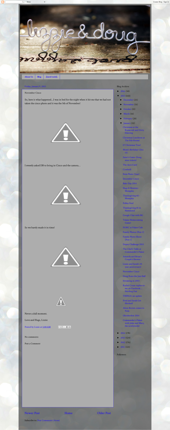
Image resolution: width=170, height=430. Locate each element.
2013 (123, 337)
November (129, 104)
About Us (29, 76)
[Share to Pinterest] (69, 327)
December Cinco (131, 178)
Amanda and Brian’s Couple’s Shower (132, 258)
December (129, 99)
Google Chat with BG (133, 215)
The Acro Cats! (130, 164)
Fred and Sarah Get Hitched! (132, 302)
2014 (123, 333)
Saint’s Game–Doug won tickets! (132, 159)
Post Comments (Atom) (48, 420)
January (127, 123)
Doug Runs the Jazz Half (134, 276)
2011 (123, 347)
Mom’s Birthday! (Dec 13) (133, 151)
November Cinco (131, 271)
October (128, 109)
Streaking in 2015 (131, 280)
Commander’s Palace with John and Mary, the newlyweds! (133, 323)
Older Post (104, 413)
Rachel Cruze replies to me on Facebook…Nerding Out (134, 288)
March (127, 113)
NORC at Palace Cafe (133, 227)
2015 (123, 95)
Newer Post (32, 413)
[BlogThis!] (62, 327)
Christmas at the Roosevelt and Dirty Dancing (133, 130)
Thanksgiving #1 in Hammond (132, 209)
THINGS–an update (132, 295)
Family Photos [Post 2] (133, 232)
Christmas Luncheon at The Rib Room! (134, 139)
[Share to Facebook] (67, 327)
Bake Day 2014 (130, 183)
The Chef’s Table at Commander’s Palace (133, 250)
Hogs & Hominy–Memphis (131, 190)
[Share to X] (64, 327)
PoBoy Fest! (128, 203)
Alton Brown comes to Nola (133, 309)
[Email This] (59, 327)
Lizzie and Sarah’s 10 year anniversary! (132, 265)
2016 (123, 91)
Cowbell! (127, 169)
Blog (39, 76)
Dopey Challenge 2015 (133, 244)
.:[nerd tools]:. (52, 76)
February (128, 118)
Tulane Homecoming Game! (133, 221)
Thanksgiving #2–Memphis (131, 197)
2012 (123, 342)
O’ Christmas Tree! (132, 145)
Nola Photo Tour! (131, 174)
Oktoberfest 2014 (131, 315)
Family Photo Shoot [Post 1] (132, 238)
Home (69, 413)
